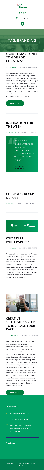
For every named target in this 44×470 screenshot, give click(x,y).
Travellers (10, 204)
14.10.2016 (18, 204)
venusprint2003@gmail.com (19, 413)
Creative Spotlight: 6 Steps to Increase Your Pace (21, 324)
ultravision (22, 466)
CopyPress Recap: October (20, 196)
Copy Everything (12, 335)
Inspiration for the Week (19, 124)
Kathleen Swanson (19, 167)
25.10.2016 (22, 133)
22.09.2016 (23, 335)
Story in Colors (11, 133)
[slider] (31, 226)
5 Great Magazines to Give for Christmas (21, 57)
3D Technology (11, 67)
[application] (22, 226)
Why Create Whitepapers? (17, 240)
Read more (15, 103)
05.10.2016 (22, 248)
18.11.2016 (22, 67)
